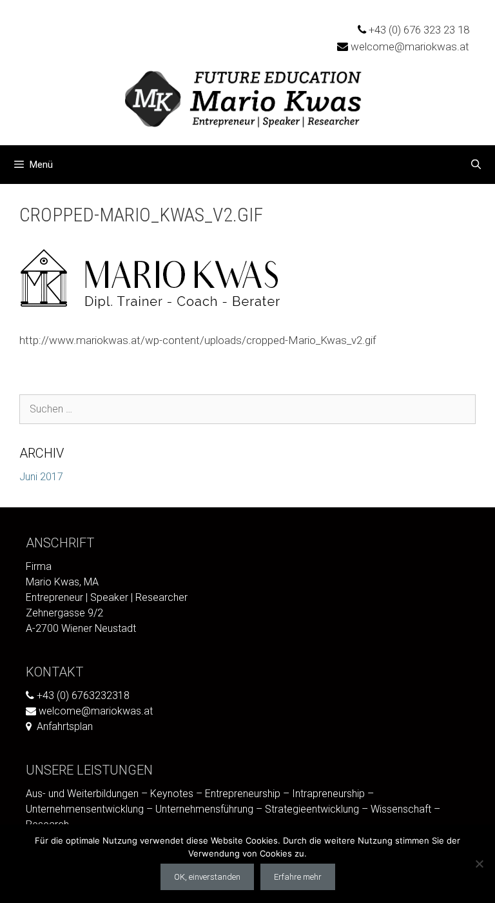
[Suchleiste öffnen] (476, 164)
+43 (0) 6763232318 (83, 695)
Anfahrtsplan (65, 726)
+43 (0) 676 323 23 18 (419, 29)
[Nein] (478, 863)
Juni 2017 (41, 477)
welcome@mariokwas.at (410, 46)
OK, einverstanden (207, 877)
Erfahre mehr (298, 877)
